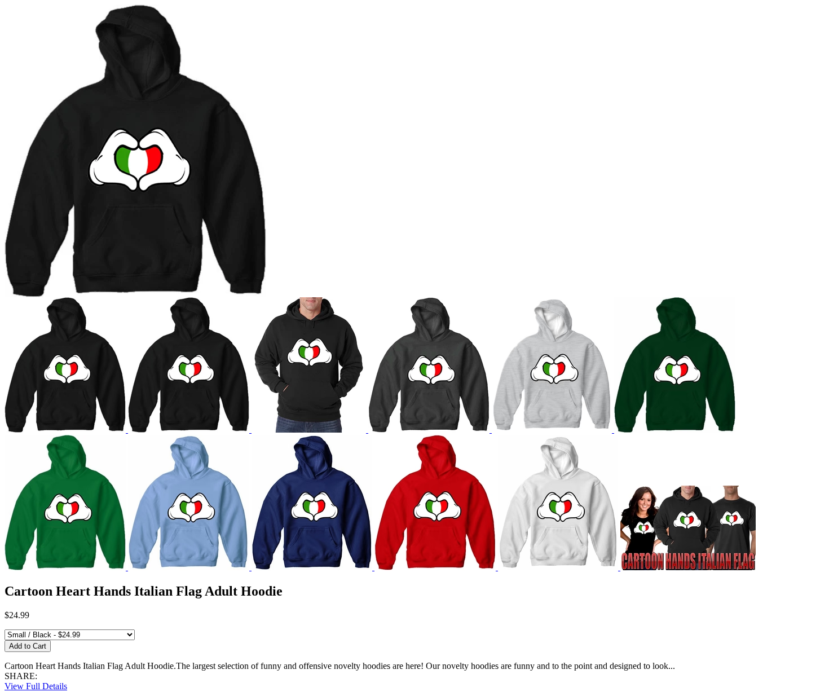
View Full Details (36, 686)
